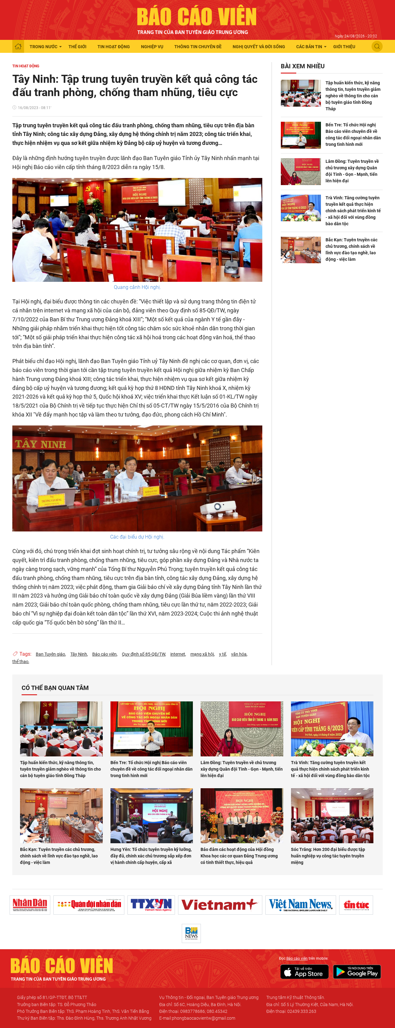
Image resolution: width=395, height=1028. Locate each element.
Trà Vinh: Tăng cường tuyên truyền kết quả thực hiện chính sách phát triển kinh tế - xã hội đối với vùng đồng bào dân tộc (353, 210)
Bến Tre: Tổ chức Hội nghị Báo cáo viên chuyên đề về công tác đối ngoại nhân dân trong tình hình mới (353, 134)
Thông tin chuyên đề (198, 46)
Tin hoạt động (114, 46)
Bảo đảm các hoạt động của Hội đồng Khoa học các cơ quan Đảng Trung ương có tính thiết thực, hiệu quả (239, 856)
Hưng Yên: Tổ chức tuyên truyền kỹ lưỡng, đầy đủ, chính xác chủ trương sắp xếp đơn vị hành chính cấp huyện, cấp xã (151, 856)
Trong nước (43, 46)
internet (177, 654)
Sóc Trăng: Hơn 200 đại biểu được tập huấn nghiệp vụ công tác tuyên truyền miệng (328, 856)
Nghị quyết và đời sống (259, 46)
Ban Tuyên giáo (50, 654)
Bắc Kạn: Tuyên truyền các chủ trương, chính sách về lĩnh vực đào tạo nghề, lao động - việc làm (351, 249)
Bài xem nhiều (303, 66)
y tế (222, 654)
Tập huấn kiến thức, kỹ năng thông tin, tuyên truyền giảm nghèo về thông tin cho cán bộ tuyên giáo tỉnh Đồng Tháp (353, 95)
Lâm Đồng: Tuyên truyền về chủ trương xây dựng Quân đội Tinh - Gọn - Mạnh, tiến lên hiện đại (352, 171)
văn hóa (239, 654)
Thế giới (77, 46)
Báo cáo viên (104, 654)
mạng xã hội (202, 654)
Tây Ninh (78, 654)
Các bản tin (309, 46)
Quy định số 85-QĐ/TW (143, 654)
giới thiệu (344, 46)
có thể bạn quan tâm (55, 688)
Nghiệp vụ (152, 46)
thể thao (20, 661)
